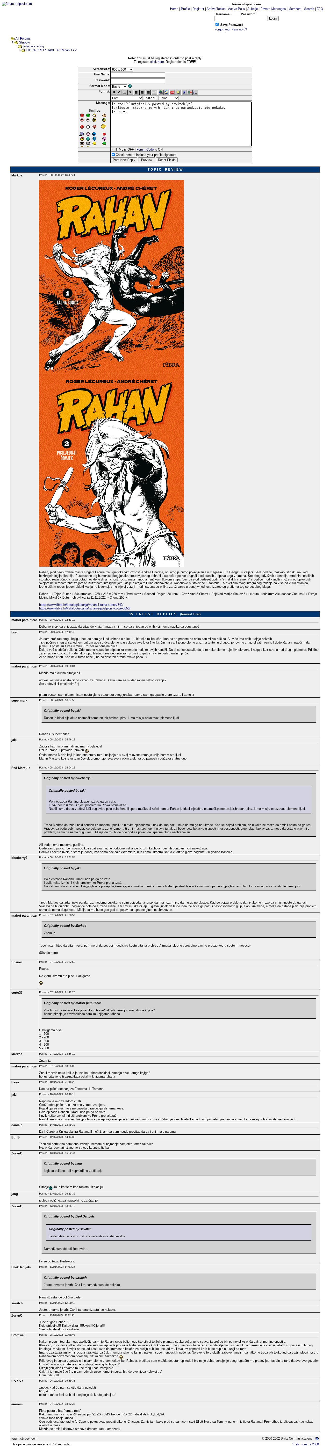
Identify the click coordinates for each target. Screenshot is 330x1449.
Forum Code (145, 149)
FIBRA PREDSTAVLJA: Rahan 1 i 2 (51, 50)
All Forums (23, 38)
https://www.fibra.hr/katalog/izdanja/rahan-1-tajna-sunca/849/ (81, 605)
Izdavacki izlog (33, 46)
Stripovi (24, 42)
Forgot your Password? (231, 29)
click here (157, 62)
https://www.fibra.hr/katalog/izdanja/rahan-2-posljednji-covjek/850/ (84, 608)
